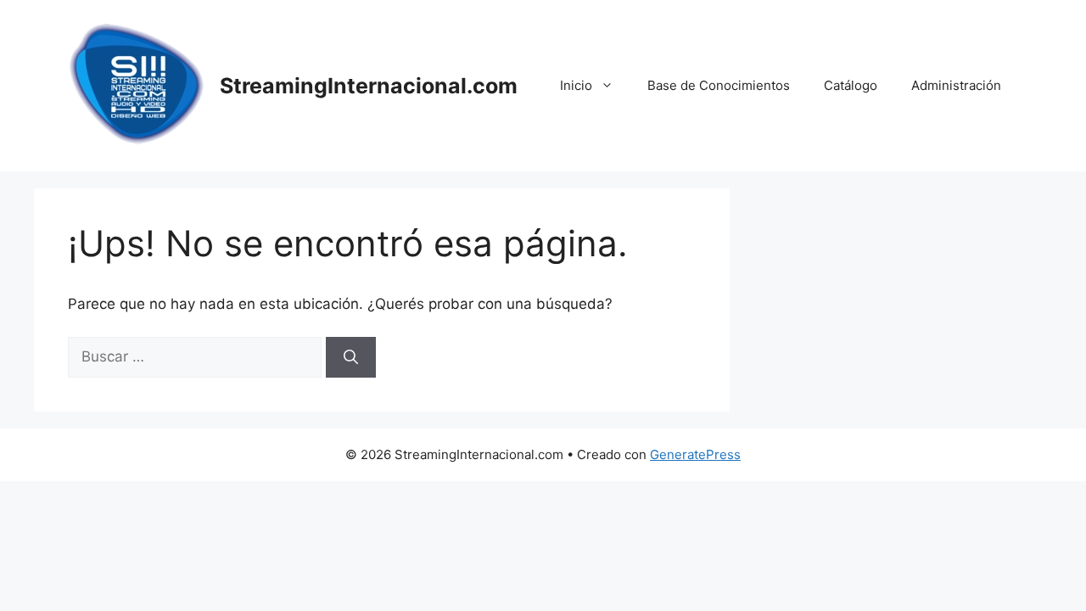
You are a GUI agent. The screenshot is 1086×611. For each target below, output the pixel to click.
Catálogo (850, 85)
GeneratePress (695, 454)
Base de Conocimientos (718, 85)
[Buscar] (351, 357)
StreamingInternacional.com (369, 85)
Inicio (576, 85)
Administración (956, 85)
